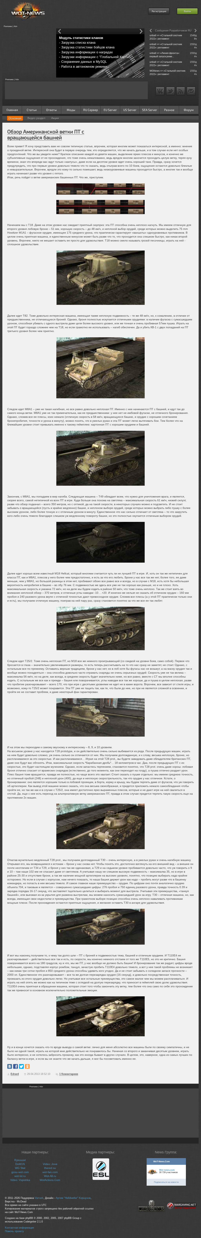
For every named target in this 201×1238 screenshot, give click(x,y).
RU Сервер (90, 110)
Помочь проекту (14, 1231)
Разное (169, 110)
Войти (187, 11)
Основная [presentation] (15, 118)
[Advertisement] (27, 53)
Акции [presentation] (55, 118)
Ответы (51, 110)
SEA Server (149, 110)
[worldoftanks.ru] (151, 1214)
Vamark (39, 1198)
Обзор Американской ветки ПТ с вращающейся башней (45, 134)
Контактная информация (19, 1227)
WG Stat (20, 1168)
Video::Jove (50, 1164)
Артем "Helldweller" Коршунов (73, 1198)
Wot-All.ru (50, 1176)
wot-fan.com (50, 1172)
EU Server (110, 110)
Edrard (15, 1074)
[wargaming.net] (182, 1214)
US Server (129, 110)
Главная (12, 110)
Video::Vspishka (20, 1180)
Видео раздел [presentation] (36, 118)
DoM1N (20, 1164)
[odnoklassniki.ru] (27, 1066)
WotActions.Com (50, 1180)
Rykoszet (20, 1160)
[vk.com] (9, 1066)
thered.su (50, 1168)
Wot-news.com (167, 1170)
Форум (189, 110)
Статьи (32, 110)
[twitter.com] (21, 1066)
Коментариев (68, 1074)
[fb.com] (15, 1066)
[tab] (15, 118)
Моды (71, 110)
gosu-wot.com (20, 1172)
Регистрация (159, 11)
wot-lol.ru (20, 1176)
